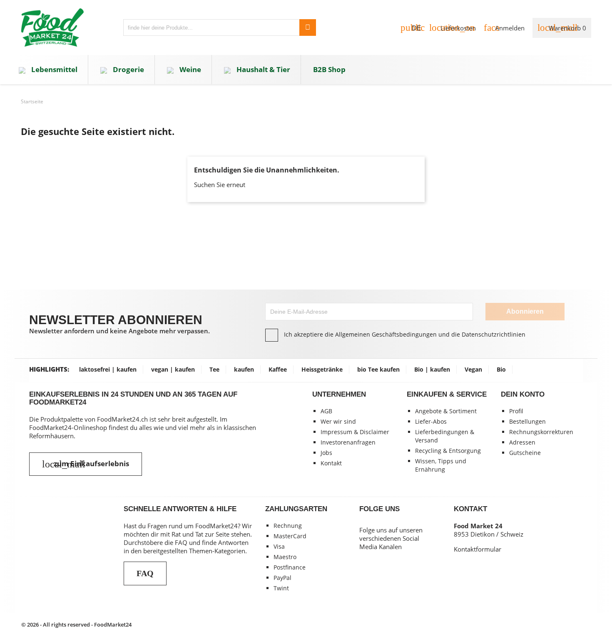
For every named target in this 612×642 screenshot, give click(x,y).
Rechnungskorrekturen (541, 432)
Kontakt (331, 463)
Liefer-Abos (431, 421)
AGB (326, 411)
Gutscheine (525, 453)
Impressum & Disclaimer (355, 432)
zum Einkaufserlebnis (85, 464)
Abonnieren (525, 311)
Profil (516, 411)
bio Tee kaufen (378, 369)
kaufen (244, 369)
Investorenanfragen (348, 442)
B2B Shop (329, 69)
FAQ (145, 573)
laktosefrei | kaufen (108, 369)
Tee (214, 369)
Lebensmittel (53, 69)
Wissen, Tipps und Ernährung (440, 465)
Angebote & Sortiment (446, 411)
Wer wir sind (338, 421)
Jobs (326, 453)
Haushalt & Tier (262, 69)
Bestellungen (527, 421)
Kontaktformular (477, 549)
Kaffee (278, 369)
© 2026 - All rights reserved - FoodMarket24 (76, 624)
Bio (501, 369)
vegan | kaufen (173, 369)
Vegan (473, 369)
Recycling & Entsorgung (448, 451)
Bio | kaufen (432, 369)
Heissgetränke (322, 369)
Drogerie (127, 69)
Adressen (522, 442)
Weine (189, 69)
